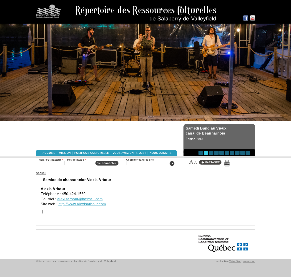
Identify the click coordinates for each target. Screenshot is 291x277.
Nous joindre (161, 152)
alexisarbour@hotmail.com (80, 199)
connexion (249, 261)
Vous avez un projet (129, 152)
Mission (65, 152)
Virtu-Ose (235, 261)
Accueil (49, 152)
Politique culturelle (91, 152)
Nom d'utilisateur (51, 159)
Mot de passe (76, 159)
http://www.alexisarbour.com (82, 204)
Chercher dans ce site (140, 159)
